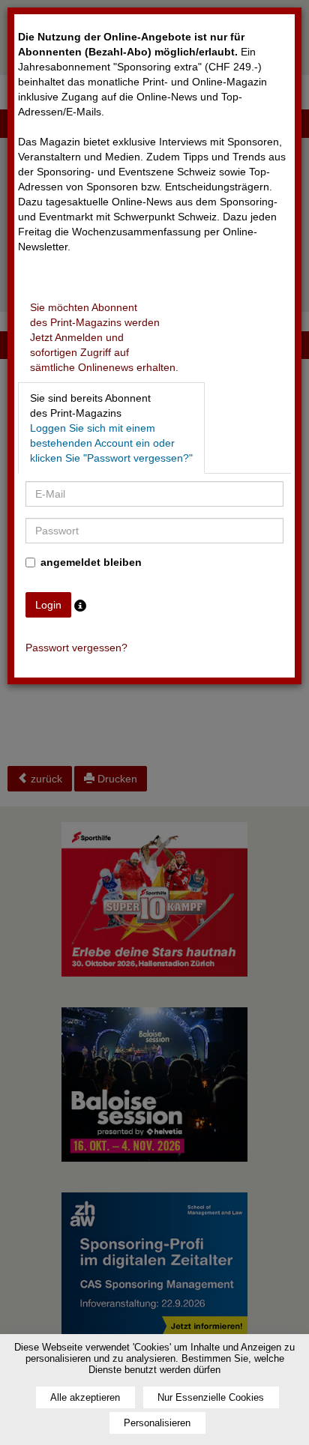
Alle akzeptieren (85, 1397)
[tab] (104, 337)
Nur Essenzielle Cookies (211, 1397)
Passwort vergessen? (77, 648)
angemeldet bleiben (91, 562)
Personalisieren (157, 1423)
